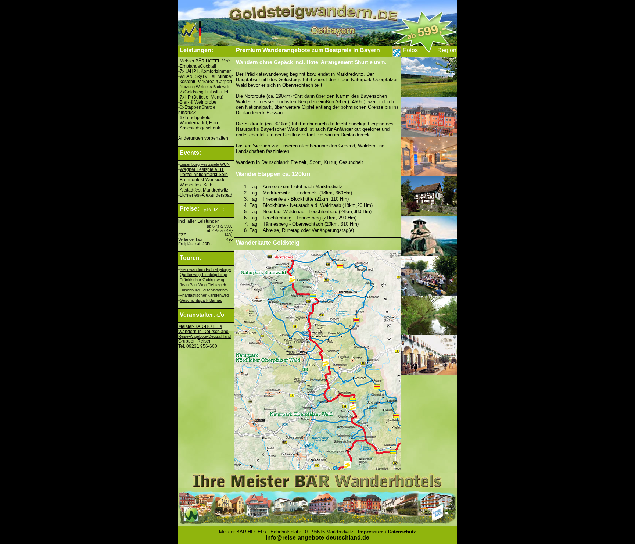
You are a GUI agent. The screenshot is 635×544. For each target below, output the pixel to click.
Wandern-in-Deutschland (203, 331)
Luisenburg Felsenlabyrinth (204, 290)
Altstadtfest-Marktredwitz (204, 190)
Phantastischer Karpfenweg (204, 295)
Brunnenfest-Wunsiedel (203, 179)
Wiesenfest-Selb (196, 184)
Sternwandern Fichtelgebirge (205, 269)
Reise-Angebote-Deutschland (204, 336)
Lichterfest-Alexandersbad (206, 195)
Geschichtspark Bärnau (201, 300)
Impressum (371, 531)
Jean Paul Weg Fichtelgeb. (203, 285)
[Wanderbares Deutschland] (205, 44)
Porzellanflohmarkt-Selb (204, 174)
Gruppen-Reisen (195, 341)
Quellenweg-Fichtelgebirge (203, 274)
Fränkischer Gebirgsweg (202, 280)
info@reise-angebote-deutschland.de (317, 537)
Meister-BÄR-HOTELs (200, 326)
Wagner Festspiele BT (202, 169)
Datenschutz (402, 531)
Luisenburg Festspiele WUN (205, 164)
